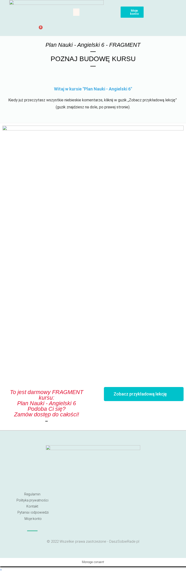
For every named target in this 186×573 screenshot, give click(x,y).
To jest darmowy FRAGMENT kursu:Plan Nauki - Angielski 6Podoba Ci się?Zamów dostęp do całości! (46, 403)
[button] (76, 12)
